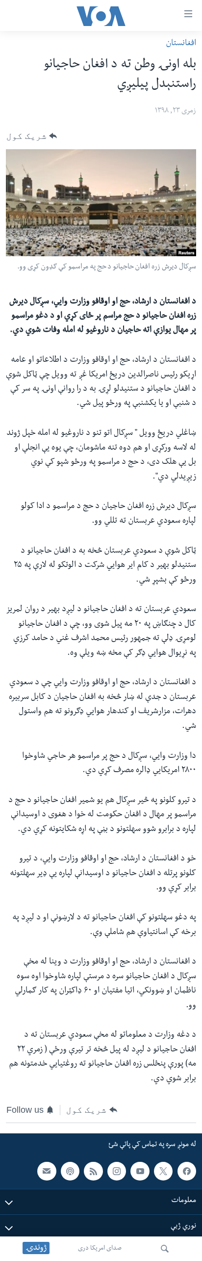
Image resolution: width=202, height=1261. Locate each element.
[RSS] (93, 1171)
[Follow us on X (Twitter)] (163, 1171)
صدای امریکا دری (100, 1249)
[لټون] (164, 1248)
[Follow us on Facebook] (186, 1171)
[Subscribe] (46, 1171)
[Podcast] (70, 1171)
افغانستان (181, 44)
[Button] (31, 136)
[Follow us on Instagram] (116, 1171)
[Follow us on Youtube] (139, 1171)
